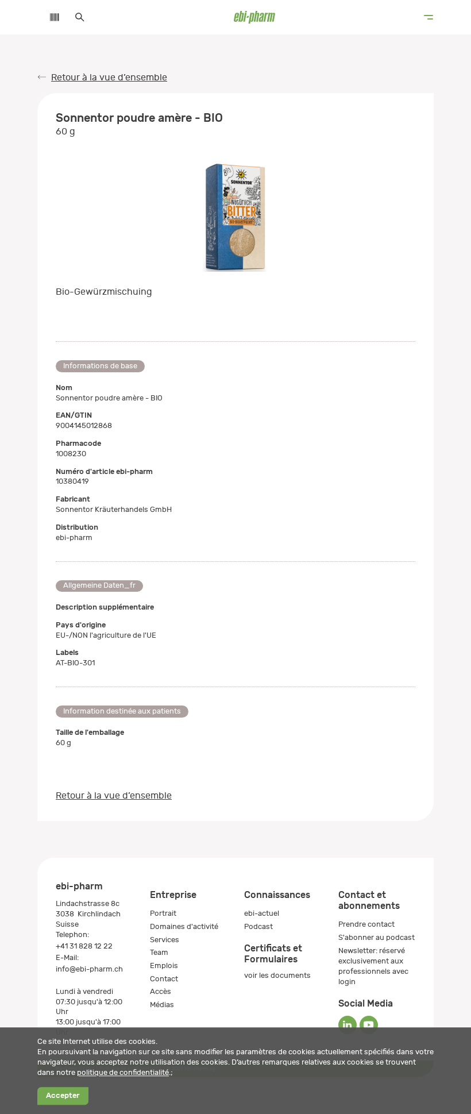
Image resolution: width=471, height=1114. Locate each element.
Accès (160, 991)
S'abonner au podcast (376, 937)
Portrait (163, 913)
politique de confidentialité (123, 1072)
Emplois (164, 965)
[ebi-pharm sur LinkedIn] (347, 1025)
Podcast (258, 926)
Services (164, 939)
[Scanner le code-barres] (48, 17)
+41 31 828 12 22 (84, 946)
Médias (162, 1004)
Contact (164, 978)
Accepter (62, 1096)
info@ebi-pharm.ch (89, 969)
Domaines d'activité (184, 926)
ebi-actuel (261, 913)
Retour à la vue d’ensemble (109, 77)
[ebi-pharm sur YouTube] (369, 1025)
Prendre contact (366, 924)
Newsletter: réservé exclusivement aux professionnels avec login (373, 966)
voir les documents (277, 975)
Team (159, 952)
